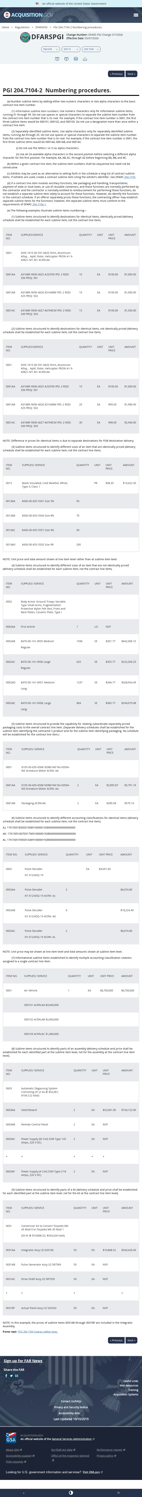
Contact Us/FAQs (71, 1401)
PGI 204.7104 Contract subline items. (38, 1331)
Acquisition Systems (126, 1394)
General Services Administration (72, 1439)
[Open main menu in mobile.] (136, 15)
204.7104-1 (39, 204)
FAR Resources (129, 1385)
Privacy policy (105, 1455)
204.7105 (129, 177)
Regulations (22, 27)
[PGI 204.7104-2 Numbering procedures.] (57, 59)
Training (133, 1390)
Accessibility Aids (69, 1413)
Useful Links (130, 1381)
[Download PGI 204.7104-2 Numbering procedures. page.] (84, 59)
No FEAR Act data (61, 1449)
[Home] (28, 15)
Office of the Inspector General (70, 1455)
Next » (131, 74)
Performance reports (109, 1449)
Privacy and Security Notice (71, 1407)
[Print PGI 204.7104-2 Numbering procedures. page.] (75, 59)
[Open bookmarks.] (66, 59)
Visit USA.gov (91, 1472)
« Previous (116, 74)
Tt (118, 1493)
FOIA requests (14, 1461)
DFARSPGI (42, 27)
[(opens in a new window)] (12, 1437)
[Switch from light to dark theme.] (71, 1493)
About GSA (12, 1449)
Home (5, 27)
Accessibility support (19, 1455)
